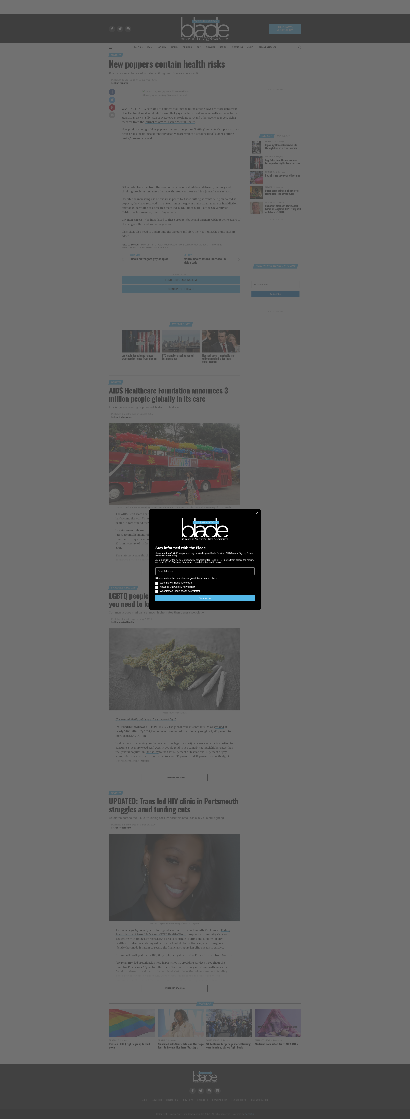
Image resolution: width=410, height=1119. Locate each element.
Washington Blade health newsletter (180, 591)
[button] (205, 584)
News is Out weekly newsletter (177, 587)
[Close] (257, 513)
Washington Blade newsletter (176, 582)
